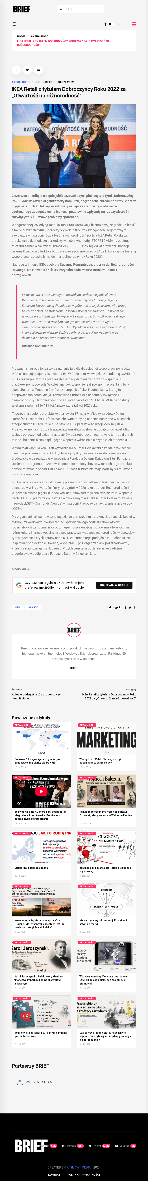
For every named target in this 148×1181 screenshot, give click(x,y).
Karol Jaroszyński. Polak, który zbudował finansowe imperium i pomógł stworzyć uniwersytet (39, 980)
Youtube (127, 1145)
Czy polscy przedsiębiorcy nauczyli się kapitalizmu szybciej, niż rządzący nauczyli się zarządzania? (105, 1036)
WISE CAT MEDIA (78, 1167)
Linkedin (74, 1145)
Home (21, 36)
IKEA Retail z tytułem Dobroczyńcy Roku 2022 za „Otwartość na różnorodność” (109, 696)
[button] (14, 24)
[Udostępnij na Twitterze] (27, 70)
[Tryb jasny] (105, 24)
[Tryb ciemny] (118, 24)
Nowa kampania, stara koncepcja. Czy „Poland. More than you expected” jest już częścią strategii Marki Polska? (39, 924)
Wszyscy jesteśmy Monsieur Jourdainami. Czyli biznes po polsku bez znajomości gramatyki (104, 980)
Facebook (46, 1145)
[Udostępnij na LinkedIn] (38, 70)
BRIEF (48, 81)
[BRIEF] (21, 9)
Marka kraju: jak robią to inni (31, 867)
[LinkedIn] (135, 607)
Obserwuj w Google (114, 585)
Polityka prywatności (84, 1174)
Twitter (101, 1145)
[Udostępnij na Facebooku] (16, 70)
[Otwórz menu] (134, 24)
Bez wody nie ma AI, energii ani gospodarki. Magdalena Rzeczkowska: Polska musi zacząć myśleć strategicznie (40, 815)
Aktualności (40, 36)
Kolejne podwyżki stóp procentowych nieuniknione (37, 696)
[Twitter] (130, 607)
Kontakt (54, 1174)
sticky (33, 607)
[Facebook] (125, 607)
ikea (18, 607)
